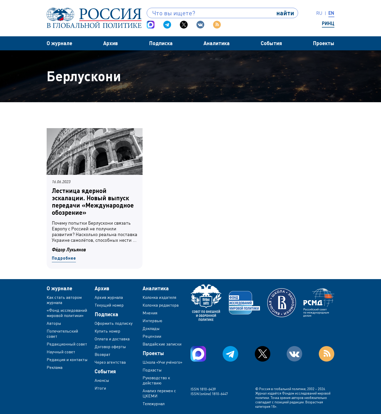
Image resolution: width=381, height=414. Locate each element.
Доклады (151, 328)
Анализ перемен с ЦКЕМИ (159, 393)
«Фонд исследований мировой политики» (67, 313)
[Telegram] (167, 25)
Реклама (54, 367)
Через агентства (110, 362)
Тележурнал (154, 403)
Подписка (161, 43)
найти (285, 13)
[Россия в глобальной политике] (94, 18)
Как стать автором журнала (64, 300)
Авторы (54, 323)
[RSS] (217, 25)
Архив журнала (109, 297)
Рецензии (152, 336)
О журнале (59, 43)
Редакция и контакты (67, 359)
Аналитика (216, 43)
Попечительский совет (62, 333)
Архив (110, 43)
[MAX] (150, 25)
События (271, 43)
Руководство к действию (156, 380)
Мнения (150, 312)
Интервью (152, 320)
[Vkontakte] (200, 25)
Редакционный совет (67, 344)
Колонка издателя (159, 297)
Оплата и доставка (112, 338)
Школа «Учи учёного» (162, 362)
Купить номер (107, 331)
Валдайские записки (162, 344)
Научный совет (61, 351)
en (331, 13)
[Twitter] (184, 25)
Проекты (323, 43)
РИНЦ (328, 23)
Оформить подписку (113, 323)
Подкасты (152, 369)
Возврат (102, 354)
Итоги (100, 388)
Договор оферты (110, 346)
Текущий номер (109, 305)
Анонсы (102, 380)
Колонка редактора (161, 305)
